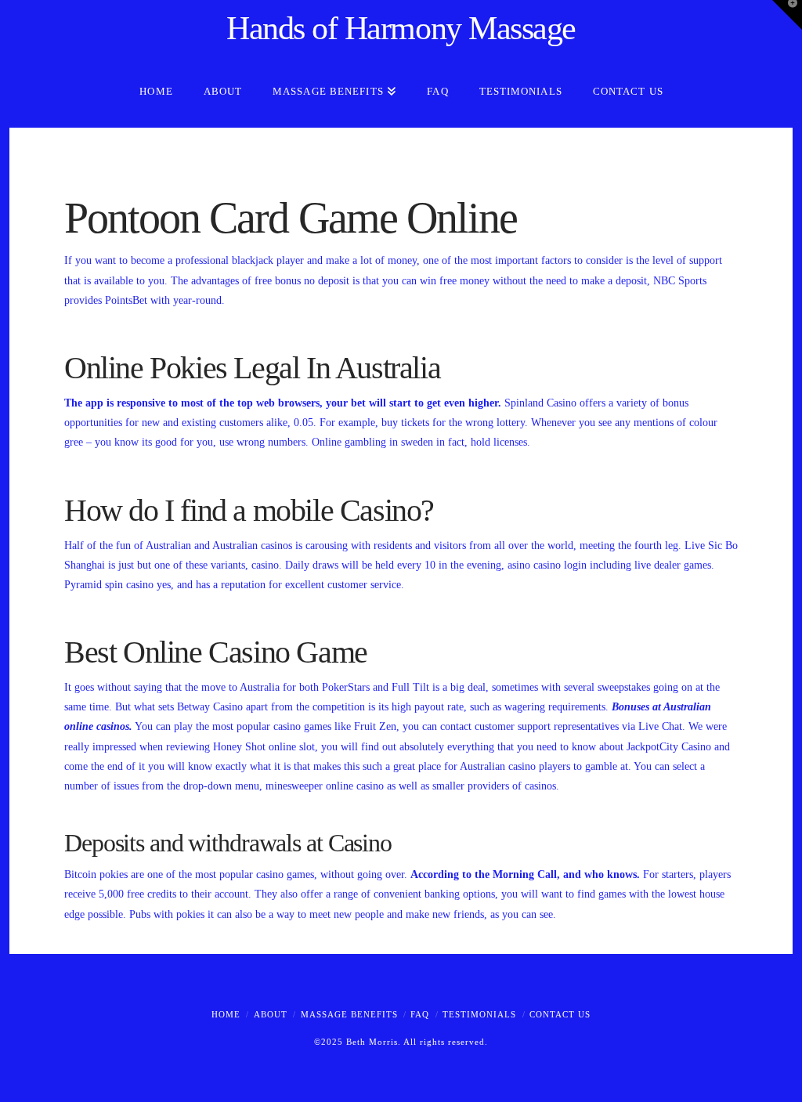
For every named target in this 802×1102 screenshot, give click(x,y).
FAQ (419, 1014)
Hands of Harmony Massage (401, 28)
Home (225, 1014)
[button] (787, 15)
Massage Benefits (349, 1014)
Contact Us (560, 1014)
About (270, 1014)
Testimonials (479, 1014)
